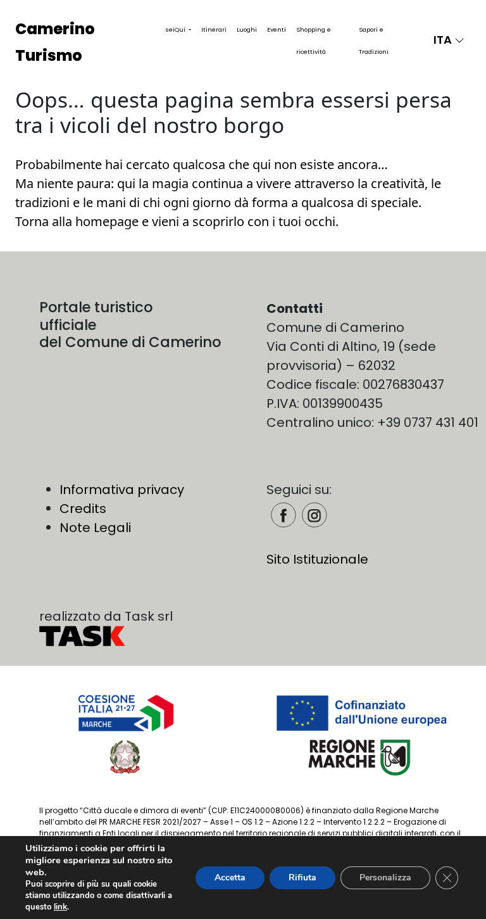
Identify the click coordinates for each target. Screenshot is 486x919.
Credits (82, 508)
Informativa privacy (121, 489)
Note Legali (95, 527)
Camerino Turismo (55, 42)
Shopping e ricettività (313, 40)
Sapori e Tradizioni (374, 40)
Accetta (230, 877)
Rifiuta (302, 877)
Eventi (276, 29)
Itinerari (214, 29)
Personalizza (385, 877)
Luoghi (247, 29)
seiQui (176, 29)
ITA (443, 40)
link (60, 907)
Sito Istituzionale (317, 559)
